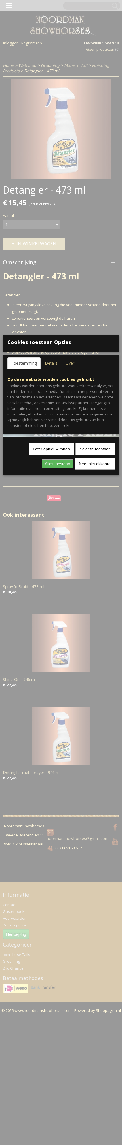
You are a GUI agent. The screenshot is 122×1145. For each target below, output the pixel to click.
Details (51, 363)
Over (70, 363)
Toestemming (24, 363)
